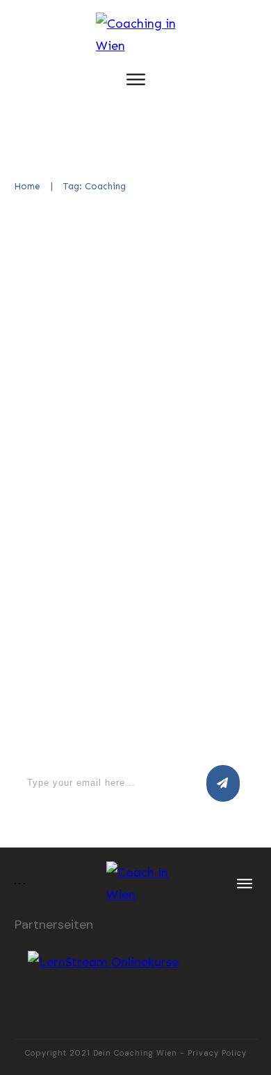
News (229, 344)
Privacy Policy (217, 1053)
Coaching (192, 344)
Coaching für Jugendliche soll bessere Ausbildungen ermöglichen (128, 279)
